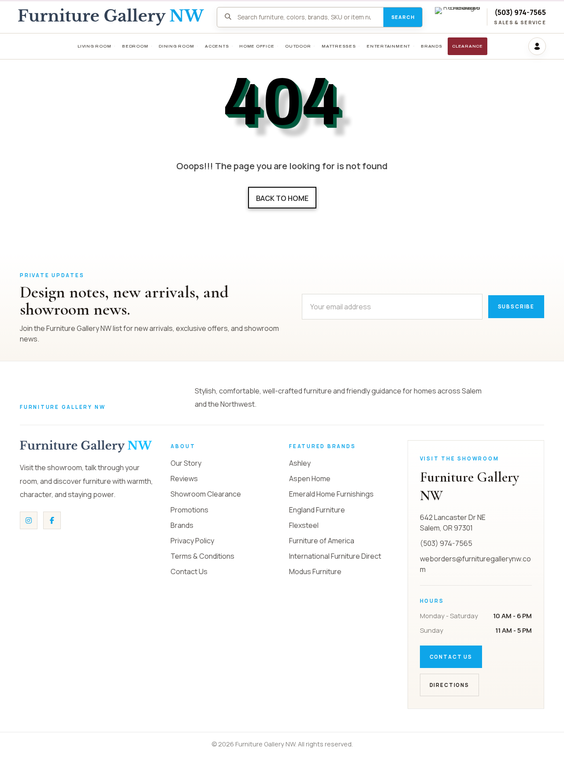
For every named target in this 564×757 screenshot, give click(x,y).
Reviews (184, 478)
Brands (182, 525)
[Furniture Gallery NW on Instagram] (28, 520)
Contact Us (189, 571)
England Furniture (317, 510)
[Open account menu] (537, 46)
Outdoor (298, 46)
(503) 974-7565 (520, 12)
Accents (217, 46)
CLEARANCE (467, 46)
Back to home (282, 198)
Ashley (300, 463)
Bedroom (135, 46)
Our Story (186, 463)
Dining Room (176, 46)
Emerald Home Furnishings (331, 494)
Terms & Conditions (202, 556)
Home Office (257, 46)
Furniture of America (321, 540)
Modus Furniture (315, 571)
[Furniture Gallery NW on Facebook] (52, 520)
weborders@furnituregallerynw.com (475, 564)
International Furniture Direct (335, 556)
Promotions (189, 510)
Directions (449, 685)
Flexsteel (304, 525)
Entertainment (388, 46)
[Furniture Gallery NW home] (86, 446)
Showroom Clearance (206, 494)
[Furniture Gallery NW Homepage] (111, 17)
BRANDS (431, 46)
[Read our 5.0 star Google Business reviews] (457, 17)
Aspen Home (309, 478)
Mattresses (339, 46)
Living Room (94, 46)
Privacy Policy (192, 540)
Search (403, 17)
